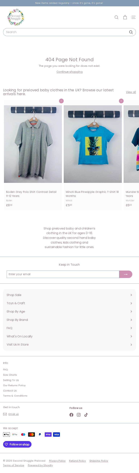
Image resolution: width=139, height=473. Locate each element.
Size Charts (10, 375)
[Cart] (125, 17)
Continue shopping (69, 72)
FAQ (5, 369)
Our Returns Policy (14, 385)
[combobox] (69, 32)
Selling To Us (11, 380)
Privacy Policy (57, 460)
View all (131, 92)
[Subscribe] (125, 274)
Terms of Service (13, 465)
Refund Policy (77, 460)
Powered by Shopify (40, 465)
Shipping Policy (98, 460)
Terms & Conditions (15, 395)
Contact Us (10, 390)
